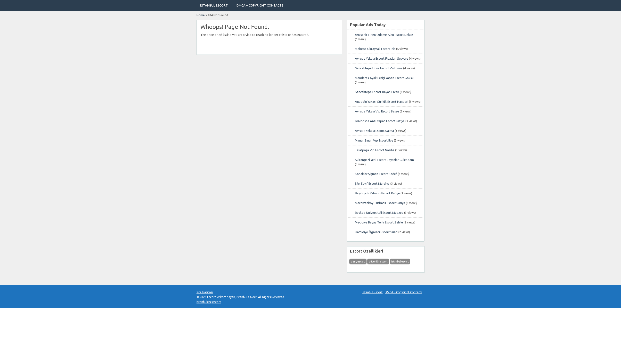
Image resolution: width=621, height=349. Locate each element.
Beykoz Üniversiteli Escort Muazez (379, 212)
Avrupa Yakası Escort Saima (374, 130)
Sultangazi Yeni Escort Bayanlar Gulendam (384, 159)
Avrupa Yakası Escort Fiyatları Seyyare (381, 58)
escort (216, 301)
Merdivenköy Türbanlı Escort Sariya (380, 203)
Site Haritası (204, 292)
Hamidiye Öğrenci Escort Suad (376, 232)
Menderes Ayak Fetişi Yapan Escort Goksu (384, 77)
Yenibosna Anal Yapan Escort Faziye (380, 121)
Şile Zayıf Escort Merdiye (372, 183)
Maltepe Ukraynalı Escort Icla (375, 48)
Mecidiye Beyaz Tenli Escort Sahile (379, 222)
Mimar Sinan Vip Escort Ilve (374, 140)
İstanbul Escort (214, 5)
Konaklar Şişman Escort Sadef (376, 173)
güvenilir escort (378, 261)
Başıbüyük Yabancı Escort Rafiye (377, 193)
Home (200, 15)
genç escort (358, 261)
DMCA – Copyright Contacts (260, 5)
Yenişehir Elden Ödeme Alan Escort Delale (384, 34)
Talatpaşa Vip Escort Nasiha (374, 150)
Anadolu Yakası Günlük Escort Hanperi (381, 101)
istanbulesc (204, 301)
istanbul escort (400, 261)
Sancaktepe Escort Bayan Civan (377, 92)
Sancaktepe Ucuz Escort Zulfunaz (378, 68)
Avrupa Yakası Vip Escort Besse (377, 111)
